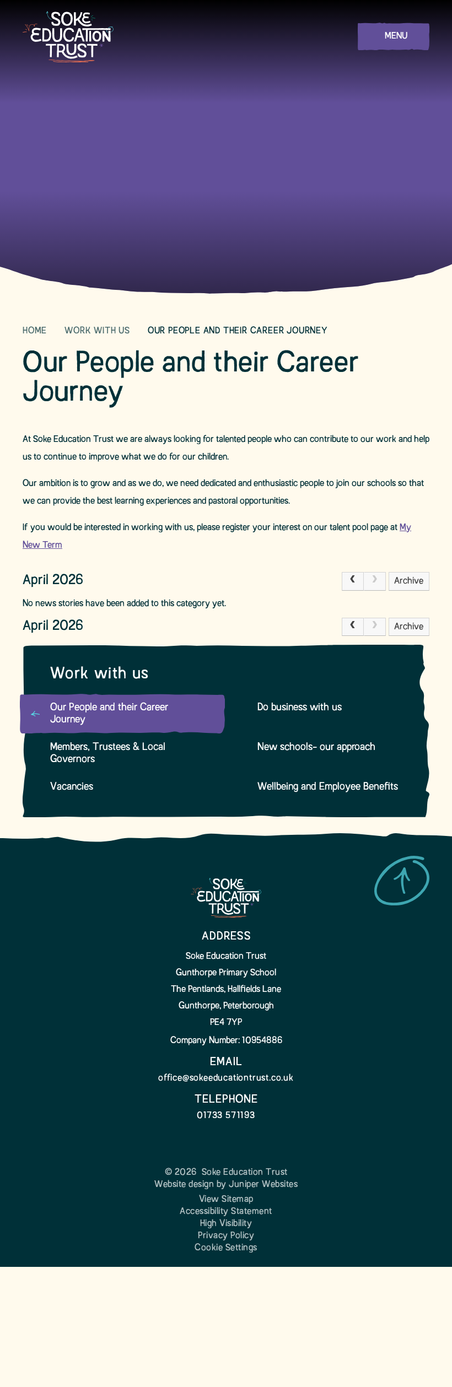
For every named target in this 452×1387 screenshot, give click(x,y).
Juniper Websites (263, 1184)
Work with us (97, 331)
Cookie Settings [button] (226, 1248)
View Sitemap (226, 1199)
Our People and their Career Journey (238, 331)
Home (35, 331)
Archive (408, 581)
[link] (375, 581)
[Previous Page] (353, 581)
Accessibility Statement (226, 1211)
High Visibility (226, 1223)
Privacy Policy (226, 1236)
